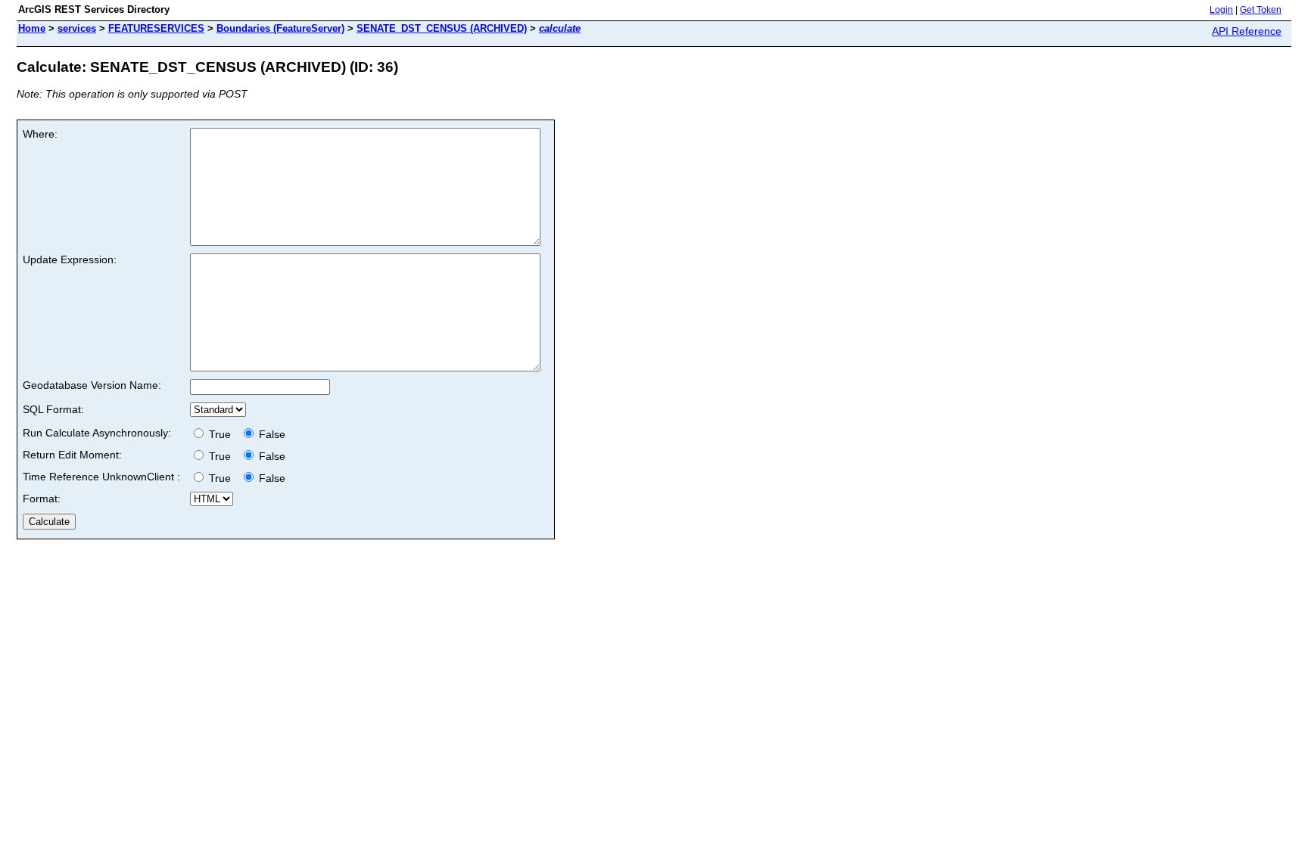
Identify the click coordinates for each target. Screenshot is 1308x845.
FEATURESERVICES (156, 28)
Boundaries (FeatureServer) (280, 28)
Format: (42, 498)
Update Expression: (70, 259)
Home (31, 28)
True (221, 434)
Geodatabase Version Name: (92, 385)
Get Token (1261, 9)
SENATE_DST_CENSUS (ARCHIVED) (442, 28)
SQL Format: (53, 409)
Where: (40, 134)
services (77, 28)
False (270, 434)
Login (1221, 9)
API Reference (1247, 31)
